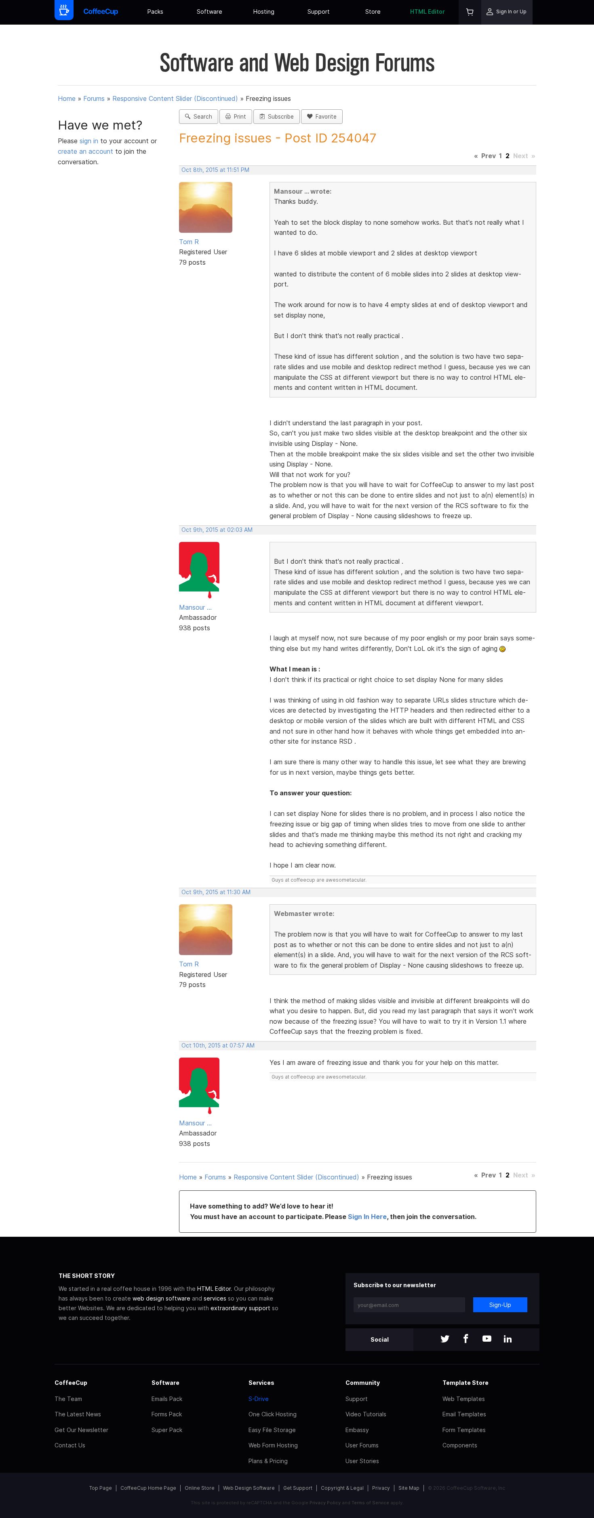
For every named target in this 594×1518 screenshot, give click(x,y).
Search (201, 116)
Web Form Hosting (273, 1445)
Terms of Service (370, 1502)
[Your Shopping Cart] (470, 12)
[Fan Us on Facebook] (465, 1339)
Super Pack (167, 1429)
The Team (68, 1398)
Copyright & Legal (342, 1488)
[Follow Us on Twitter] (444, 1339)
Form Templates (464, 1429)
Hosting (263, 11)
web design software (161, 1298)
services (215, 1298)
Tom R (189, 242)
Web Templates (463, 1398)
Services (261, 1382)
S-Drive (259, 1398)
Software (209, 11)
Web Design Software (249, 1488)
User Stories (362, 1460)
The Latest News (78, 1414)
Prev (488, 156)
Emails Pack (167, 1398)
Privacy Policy (325, 1502)
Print (238, 116)
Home (67, 98)
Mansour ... (195, 607)
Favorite (324, 116)
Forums (94, 98)
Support (319, 11)
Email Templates (464, 1414)
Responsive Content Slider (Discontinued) (175, 98)
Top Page (100, 1488)
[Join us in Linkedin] (507, 1339)
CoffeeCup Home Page (148, 1488)
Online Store (200, 1488)
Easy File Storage (272, 1429)
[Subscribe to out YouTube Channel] (486, 1339)
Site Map (408, 1488)
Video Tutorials (365, 1414)
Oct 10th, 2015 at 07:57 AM (218, 1045)
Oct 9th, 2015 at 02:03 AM (217, 530)
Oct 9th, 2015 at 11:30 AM (216, 892)
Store (373, 11)
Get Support (297, 1488)
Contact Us (70, 1445)
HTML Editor (427, 11)
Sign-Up (500, 1304)
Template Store (465, 1382)
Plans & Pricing (268, 1460)
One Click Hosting (273, 1414)
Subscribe (279, 116)
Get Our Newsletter (81, 1429)
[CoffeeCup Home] (101, 12)
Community (362, 1382)
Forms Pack (167, 1414)
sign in (90, 141)
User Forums (362, 1445)
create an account (85, 151)
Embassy (357, 1429)
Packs (155, 11)
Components (459, 1445)
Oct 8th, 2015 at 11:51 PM (215, 170)
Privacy (381, 1488)
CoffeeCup (71, 1382)
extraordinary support (240, 1308)
